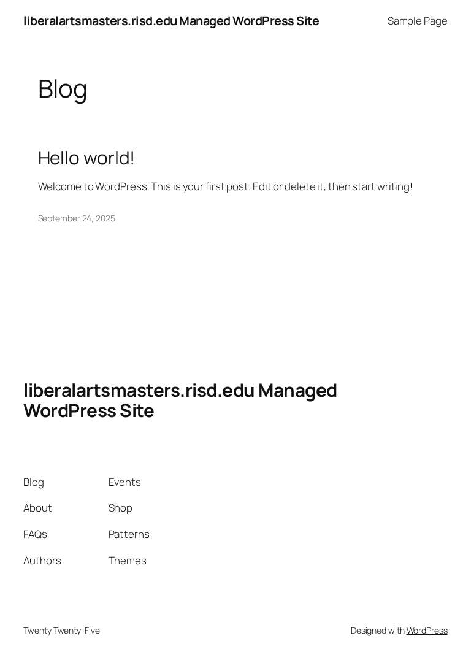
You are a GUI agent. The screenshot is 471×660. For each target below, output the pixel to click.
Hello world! (87, 157)
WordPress (427, 630)
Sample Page (418, 20)
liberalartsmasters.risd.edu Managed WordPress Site (171, 20)
